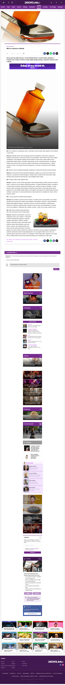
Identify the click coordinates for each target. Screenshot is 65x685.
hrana (31, 239)
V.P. (9, 53)
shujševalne (18, 239)
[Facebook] (8, 2)
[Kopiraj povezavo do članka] (57, 53)
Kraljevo (60, 7)
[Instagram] (12, 2)
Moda (13, 7)
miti (7, 239)
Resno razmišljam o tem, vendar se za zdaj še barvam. (33, 580)
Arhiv (40, 558)
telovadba (35, 239)
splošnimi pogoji (34, 548)
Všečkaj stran (33, 613)
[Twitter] (47, 53)
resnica (10, 239)
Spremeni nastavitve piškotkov (43, 673)
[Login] (51, 2)
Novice (3, 7)
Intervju (45, 7)
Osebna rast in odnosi (39, 7)
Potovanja (53, 7)
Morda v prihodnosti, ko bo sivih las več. (33, 583)
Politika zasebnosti (58, 673)
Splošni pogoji (15, 676)
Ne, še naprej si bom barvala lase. (32, 586)
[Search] (61, 2)
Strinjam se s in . (32, 549)
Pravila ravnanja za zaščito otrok (29, 676)
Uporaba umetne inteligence (46, 676)
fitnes (8, 241)
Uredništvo (13, 673)
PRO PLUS (19, 673)
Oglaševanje (5, 673)
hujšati (27, 239)
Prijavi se (56, 269)
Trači (8, 7)
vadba (11, 241)
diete (14, 239)
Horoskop (32, 7)
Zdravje (25, 7)
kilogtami (23, 239)
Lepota (19, 7)
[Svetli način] (56, 2)
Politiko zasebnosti (29, 549)
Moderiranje (26, 673)
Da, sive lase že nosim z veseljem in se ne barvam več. (33, 577)
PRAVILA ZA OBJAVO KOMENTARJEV (12, 259)
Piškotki (32, 673)
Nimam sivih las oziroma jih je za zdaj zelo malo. (33, 589)
